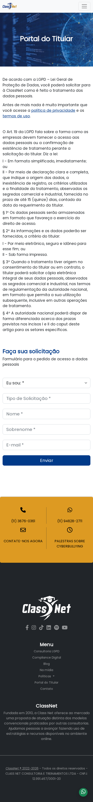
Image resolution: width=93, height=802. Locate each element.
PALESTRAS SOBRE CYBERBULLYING (70, 544)
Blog (46, 664)
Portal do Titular (46, 682)
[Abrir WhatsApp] (82, 791)
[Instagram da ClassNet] (34, 627)
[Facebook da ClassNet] (28, 627)
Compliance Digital (46, 657)
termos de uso (16, 116)
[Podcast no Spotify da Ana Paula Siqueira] (57, 627)
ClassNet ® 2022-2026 (22, 768)
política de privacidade (53, 110)
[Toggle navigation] (84, 6)
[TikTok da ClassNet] (42, 627)
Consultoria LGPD (46, 651)
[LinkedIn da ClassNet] (49, 627)
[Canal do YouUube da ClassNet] (64, 627)
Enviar (46, 460)
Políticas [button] (45, 676)
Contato (46, 689)
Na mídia (46, 670)
